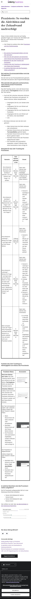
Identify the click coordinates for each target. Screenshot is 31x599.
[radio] (2, 533)
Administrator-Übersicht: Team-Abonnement (12, 543)
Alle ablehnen (15, 590)
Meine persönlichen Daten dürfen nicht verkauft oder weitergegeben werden (15, 586)
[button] (9, 564)
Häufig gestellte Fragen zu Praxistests (10, 541)
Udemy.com (5, 568)
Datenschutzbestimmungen (12, 582)
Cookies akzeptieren (15, 594)
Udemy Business (5, 6)
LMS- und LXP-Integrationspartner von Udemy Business (15, 551)
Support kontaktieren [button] (9, 556)
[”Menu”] (2, 2)
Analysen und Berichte (17, 6)
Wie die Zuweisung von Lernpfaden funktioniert (12, 549)
